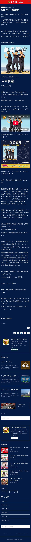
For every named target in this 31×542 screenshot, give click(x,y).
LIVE (5, 492)
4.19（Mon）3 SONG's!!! (9, 390)
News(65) (3, 323)
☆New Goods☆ (6, 362)
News (3, 7)
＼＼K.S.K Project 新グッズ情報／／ (12, 376)
